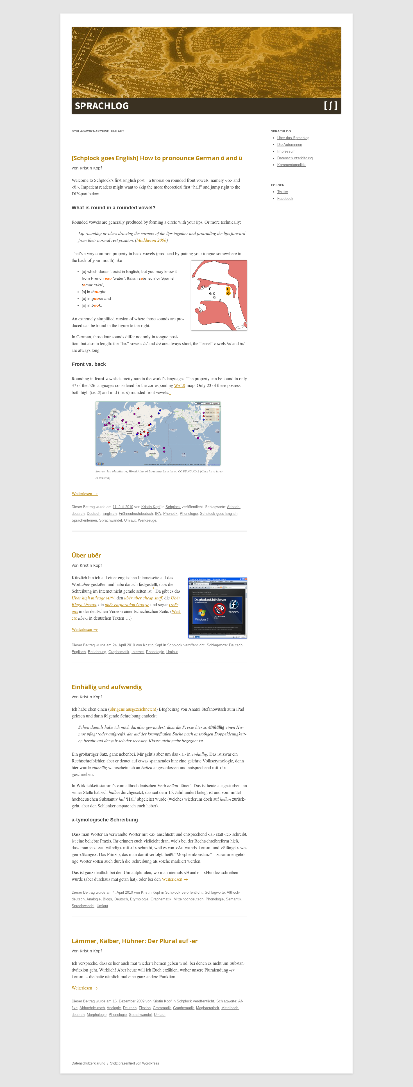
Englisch (110, 513)
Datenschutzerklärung (295, 158)
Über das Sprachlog (293, 138)
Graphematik (118, 652)
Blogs (107, 899)
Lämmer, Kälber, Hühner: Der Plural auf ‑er (135, 941)
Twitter (282, 192)
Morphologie (96, 1015)
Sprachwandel (110, 520)
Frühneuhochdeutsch (136, 513)
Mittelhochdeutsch (188, 899)
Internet (137, 652)
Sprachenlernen (84, 520)
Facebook (285, 198)
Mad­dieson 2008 (151, 240)
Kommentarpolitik (291, 165)
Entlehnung (97, 652)
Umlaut (130, 520)
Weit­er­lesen (85, 493)
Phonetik (170, 513)
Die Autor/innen (289, 144)
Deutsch (93, 513)
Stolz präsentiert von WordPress (134, 1063)
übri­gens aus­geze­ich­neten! (133, 709)
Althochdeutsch (92, 1008)
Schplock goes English (218, 513)
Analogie (94, 899)
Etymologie (139, 899)
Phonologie (189, 513)
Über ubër (86, 555)
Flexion (145, 1008)
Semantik (233, 899)
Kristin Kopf (150, 507)
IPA (158, 513)
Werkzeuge (147, 520)
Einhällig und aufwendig (107, 687)
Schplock (173, 507)
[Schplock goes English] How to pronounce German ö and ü (157, 158)
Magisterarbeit (207, 1008)
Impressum (286, 151)
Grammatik (162, 1008)
